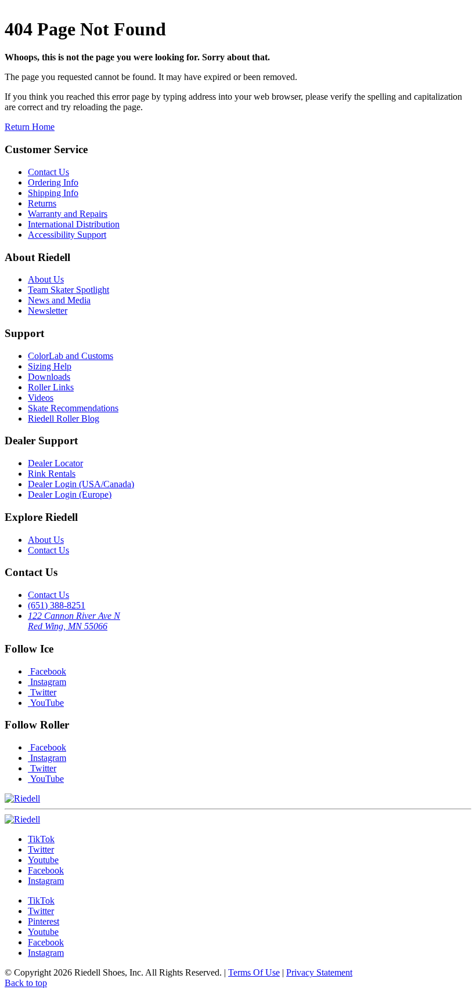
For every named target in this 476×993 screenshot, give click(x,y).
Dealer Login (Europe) (69, 494)
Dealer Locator (55, 463)
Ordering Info (53, 182)
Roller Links (51, 387)
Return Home (30, 127)
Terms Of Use (254, 972)
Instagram (47, 682)
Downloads (49, 377)
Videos (40, 398)
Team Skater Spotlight (68, 290)
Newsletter (47, 311)
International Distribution (74, 224)
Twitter (42, 692)
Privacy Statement (319, 972)
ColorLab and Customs (70, 356)
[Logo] (22, 819)
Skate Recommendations (73, 408)
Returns (42, 203)
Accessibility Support (67, 235)
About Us (46, 279)
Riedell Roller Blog (63, 418)
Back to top (26, 983)
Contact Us (48, 172)
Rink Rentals (51, 474)
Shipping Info (53, 193)
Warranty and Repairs (67, 214)
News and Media (59, 300)
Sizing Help (49, 366)
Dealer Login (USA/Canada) (81, 484)
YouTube (46, 703)
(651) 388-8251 (56, 605)
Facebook (47, 671)
